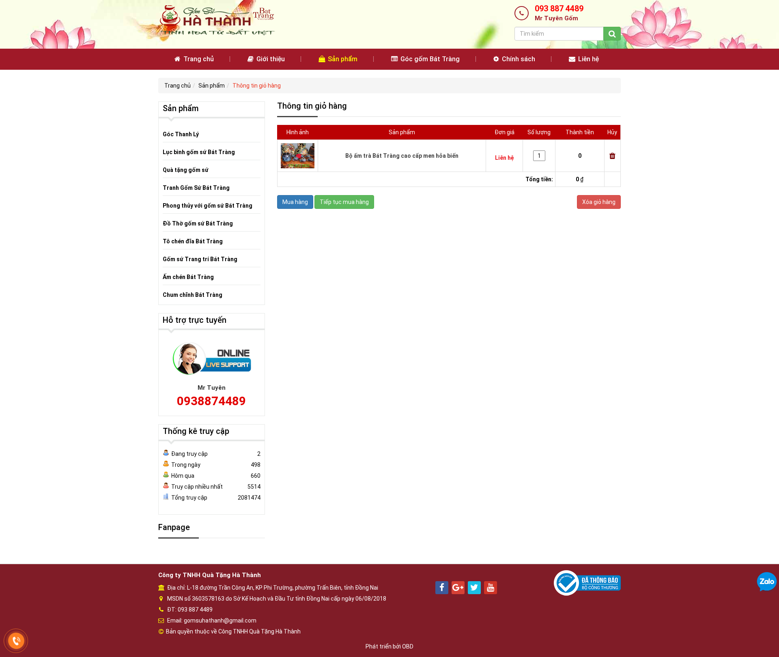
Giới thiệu (270, 59)
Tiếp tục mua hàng (344, 202)
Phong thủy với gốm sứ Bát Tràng (207, 205)
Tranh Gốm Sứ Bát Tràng (196, 188)
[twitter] (474, 587)
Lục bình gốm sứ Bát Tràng (199, 152)
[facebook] (441, 587)
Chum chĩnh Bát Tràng (192, 295)
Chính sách (517, 59)
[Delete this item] (612, 155)
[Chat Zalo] (767, 581)
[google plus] (458, 587)
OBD (407, 646)
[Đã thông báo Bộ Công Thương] (587, 582)
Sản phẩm (341, 59)
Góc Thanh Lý (181, 134)
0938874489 (211, 401)
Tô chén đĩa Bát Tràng (193, 241)
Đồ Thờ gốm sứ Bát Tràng (198, 223)
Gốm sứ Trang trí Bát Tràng (200, 259)
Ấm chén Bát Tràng (188, 277)
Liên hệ (588, 59)
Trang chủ (198, 59)
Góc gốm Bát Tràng (429, 59)
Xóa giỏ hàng (598, 202)
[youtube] (490, 587)
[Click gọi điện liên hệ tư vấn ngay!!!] (16, 641)
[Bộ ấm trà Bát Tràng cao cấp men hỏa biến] (297, 155)
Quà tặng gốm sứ (186, 170)
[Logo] (216, 20)
